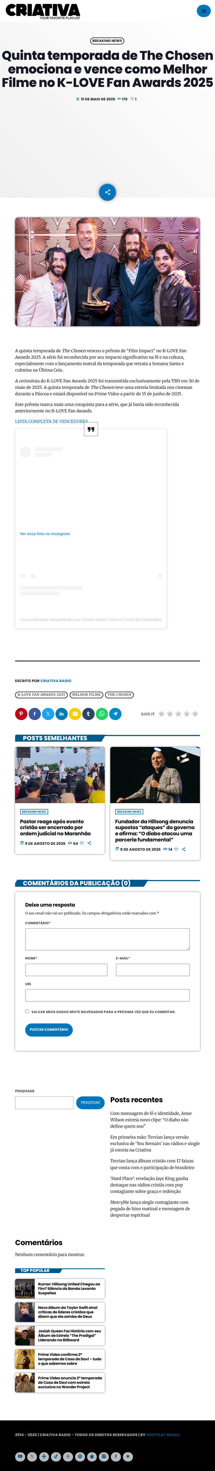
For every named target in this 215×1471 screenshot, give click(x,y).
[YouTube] (20, 1457)
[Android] (128, 1457)
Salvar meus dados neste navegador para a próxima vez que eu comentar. (104, 1012)
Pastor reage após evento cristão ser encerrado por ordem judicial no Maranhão (55, 827)
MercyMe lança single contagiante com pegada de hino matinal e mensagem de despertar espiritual (150, 1209)
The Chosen (119, 695)
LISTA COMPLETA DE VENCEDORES (53, 421)
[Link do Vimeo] (43, 11)
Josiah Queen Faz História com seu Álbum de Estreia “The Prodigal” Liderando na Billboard (69, 1335)
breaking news (107, 41)
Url (28, 984)
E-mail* (123, 958)
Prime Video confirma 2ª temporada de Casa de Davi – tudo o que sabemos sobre (69, 1359)
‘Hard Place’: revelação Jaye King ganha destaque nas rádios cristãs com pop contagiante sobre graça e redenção (149, 1185)
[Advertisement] (107, 144)
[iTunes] (92, 1457)
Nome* (31, 958)
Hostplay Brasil (163, 1434)
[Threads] (68, 1457)
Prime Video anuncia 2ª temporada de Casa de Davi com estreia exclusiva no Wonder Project (70, 1382)
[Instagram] (104, 1457)
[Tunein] (44, 1457)
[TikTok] (56, 1457)
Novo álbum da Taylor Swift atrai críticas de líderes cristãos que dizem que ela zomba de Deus (67, 1312)
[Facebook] (116, 1457)
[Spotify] (80, 1457)
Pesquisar (24, 1091)
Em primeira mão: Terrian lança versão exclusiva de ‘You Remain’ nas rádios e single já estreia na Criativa (155, 1144)
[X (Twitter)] (32, 1457)
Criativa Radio (56, 681)
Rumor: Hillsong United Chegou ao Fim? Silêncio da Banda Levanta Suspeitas (69, 1288)
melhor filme (86, 695)
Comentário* (38, 923)
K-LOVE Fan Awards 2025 (41, 695)
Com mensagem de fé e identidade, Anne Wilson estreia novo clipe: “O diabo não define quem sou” (151, 1120)
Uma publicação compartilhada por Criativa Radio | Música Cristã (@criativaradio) (91, 619)
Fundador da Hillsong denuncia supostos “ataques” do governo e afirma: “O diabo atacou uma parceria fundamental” (155, 830)
